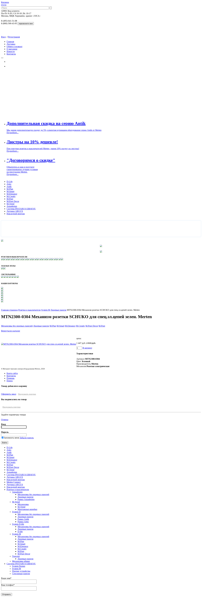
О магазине (12, 49)
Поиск (10, 381)
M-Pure (10, 199)
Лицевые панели (58, 310)
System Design (18, 566)
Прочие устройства (21, 571)
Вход (3, 37)
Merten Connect (14, 482)
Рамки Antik (23, 519)
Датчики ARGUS (15, 211)
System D (16, 512)
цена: (78, 338)
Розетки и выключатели (29, 310)
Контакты (11, 54)
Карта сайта (12, 373)
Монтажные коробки (27, 509)
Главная (10, 41)
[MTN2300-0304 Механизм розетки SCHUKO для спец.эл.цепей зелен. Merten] (38, 344)
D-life (20, 531)
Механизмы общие (21, 561)
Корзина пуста (5, 3)
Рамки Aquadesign (26, 499)
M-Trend (10, 204)
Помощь (10, 378)
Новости (11, 51)
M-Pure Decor (13, 201)
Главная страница (9, 310)
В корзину (87, 348)
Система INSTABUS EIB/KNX (21, 209)
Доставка (11, 44)
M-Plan (10, 189)
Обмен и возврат (14, 46)
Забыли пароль (27, 438)
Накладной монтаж (16, 214)
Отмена (4, 419)
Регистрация (14, 37)
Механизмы (23, 504)
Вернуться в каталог (10, 331)
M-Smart (10, 191)
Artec (9, 184)
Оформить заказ (8, 394)
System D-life (18, 524)
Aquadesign (12, 206)
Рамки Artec (23, 521)
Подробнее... (13, 132)
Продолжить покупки (27, 394)
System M (45, 310)
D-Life (10, 181)
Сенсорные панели (21, 573)
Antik (9, 186)
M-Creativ (11, 196)
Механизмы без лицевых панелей (17, 326)
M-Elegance (12, 194)
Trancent (16, 556)
